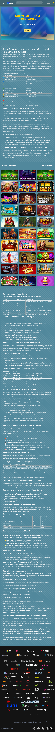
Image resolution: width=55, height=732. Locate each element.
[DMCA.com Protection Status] (50, 728)
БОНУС (27, 30)
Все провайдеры (47, 165)
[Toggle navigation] (3, 2)
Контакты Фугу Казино (35, 714)
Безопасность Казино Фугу (21, 714)
